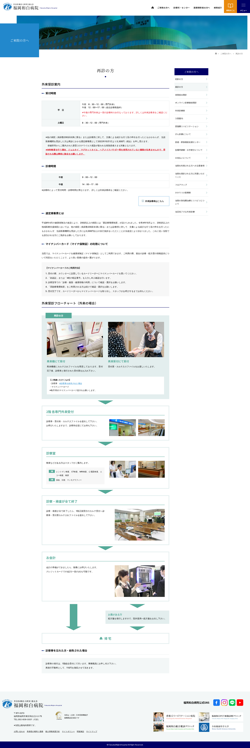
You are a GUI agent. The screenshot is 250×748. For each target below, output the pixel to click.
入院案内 (179, 118)
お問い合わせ (19, 731)
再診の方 (179, 87)
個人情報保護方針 (52, 731)
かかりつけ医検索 (183, 192)
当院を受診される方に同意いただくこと (189, 175)
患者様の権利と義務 (35, 731)
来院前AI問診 (181, 94)
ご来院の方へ (163, 7)
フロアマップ (181, 184)
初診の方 (179, 79)
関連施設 (80, 731)
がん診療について (183, 134)
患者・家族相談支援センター (188, 142)
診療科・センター (181, 7)
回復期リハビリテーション (187, 126)
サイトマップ (91, 731)
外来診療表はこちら (154, 201)
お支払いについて (183, 157)
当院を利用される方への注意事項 (189, 165)
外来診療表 (180, 110)
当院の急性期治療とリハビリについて (189, 202)
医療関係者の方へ (202, 7)
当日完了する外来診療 (185, 211)
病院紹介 (218, 7)
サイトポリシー (68, 731)
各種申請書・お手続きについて (188, 150)
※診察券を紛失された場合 (70, 383)
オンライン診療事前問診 (186, 102)
